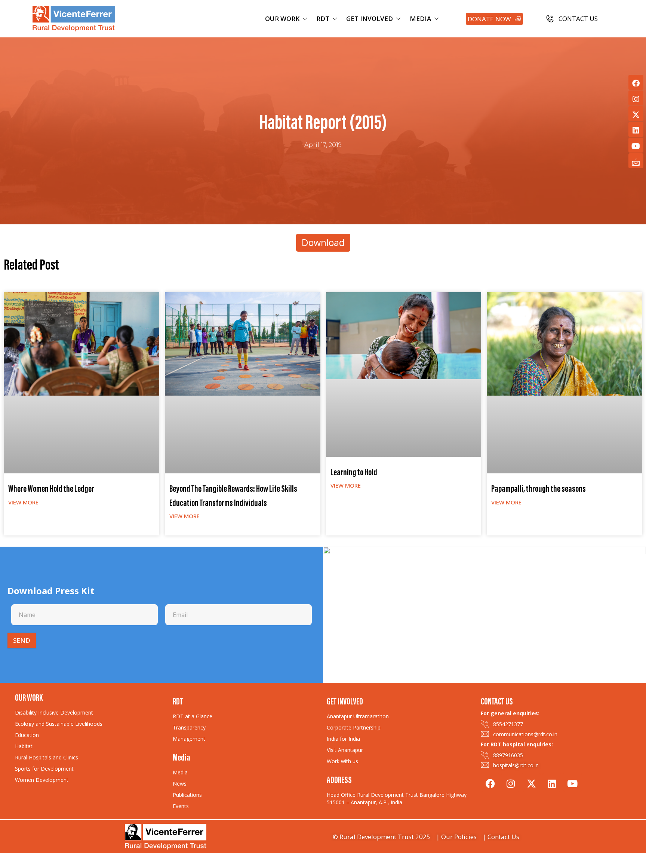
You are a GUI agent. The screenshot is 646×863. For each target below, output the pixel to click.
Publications (187, 794)
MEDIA (420, 18)
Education (27, 734)
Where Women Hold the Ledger (51, 489)
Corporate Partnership (354, 727)
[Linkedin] (635, 129)
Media (180, 772)
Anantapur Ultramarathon (358, 716)
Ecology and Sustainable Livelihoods (58, 723)
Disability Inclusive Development (54, 712)
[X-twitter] (635, 113)
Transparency (189, 727)
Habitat (24, 746)
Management (189, 738)
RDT (322, 18)
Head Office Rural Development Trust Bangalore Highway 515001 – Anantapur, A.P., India (397, 798)
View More (23, 502)
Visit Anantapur (345, 749)
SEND (21, 640)
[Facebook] (635, 82)
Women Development (41, 779)
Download (323, 242)
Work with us (342, 761)
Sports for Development (44, 768)
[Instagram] (635, 97)
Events (181, 806)
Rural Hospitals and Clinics (46, 757)
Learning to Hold (353, 473)
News (180, 783)
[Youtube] (635, 145)
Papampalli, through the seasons (538, 489)
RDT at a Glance (192, 716)
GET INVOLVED (369, 18)
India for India (343, 738)
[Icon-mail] (635, 160)
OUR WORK (282, 18)
